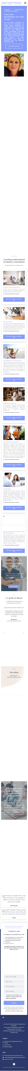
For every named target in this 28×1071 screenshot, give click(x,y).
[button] (25, 2)
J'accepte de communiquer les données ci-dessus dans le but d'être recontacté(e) (14, 996)
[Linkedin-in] (14, 1064)
